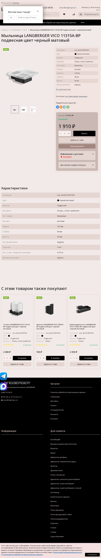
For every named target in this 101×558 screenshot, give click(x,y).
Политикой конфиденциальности (67, 552)
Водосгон (54, 448)
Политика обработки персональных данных (56, 22)
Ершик (53, 453)
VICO (25, 30)
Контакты (54, 414)
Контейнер (54, 492)
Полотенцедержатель (59, 519)
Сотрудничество (57, 410)
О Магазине (55, 397)
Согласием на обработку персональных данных (23, 554)
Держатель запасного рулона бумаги (65, 479)
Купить (84, 133)
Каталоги (54, 419)
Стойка (53, 532)
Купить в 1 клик (77, 140)
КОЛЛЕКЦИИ (15, 30)
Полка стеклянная (57, 475)
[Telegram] (64, 107)
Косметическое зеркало (60, 497)
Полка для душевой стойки (61, 514)
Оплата (53, 405)
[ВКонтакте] (57, 107)
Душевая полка (56, 470)
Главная (4, 30)
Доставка (54, 401)
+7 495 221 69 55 (45, 7)
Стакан (53, 528)
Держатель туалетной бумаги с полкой (65, 488)
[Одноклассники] (60, 107)
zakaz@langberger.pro (67, 8)
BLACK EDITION (73, 96)
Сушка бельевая (57, 536)
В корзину (22, 358)
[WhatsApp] (67, 107)
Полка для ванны (57, 510)
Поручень (54, 523)
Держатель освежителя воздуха (63, 461)
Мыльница (83, 96)
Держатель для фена (58, 457)
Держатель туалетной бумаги (62, 483)
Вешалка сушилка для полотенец (63, 444)
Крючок (53, 501)
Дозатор (53, 466)
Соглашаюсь (92, 555)
